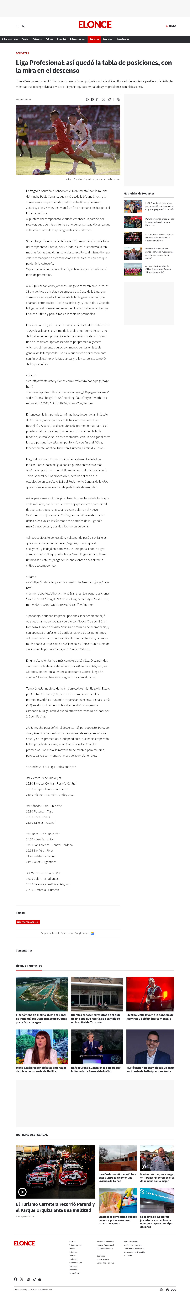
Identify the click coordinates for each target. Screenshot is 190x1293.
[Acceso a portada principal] (95, 24)
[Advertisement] (97, 1103)
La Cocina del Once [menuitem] (105, 1249)
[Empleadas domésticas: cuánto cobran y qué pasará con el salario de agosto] (118, 1200)
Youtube (39, 1279)
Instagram (28, 1279)
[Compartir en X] (103, 99)
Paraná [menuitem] (25, 39)
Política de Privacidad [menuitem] (133, 1245)
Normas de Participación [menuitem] (134, 1252)
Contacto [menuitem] (128, 1256)
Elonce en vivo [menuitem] (103, 1259)
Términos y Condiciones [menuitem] (134, 1249)
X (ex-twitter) (22, 1279)
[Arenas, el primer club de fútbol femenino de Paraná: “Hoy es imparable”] (133, 269)
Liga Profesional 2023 (27, 922)
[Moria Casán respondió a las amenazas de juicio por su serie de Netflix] (42, 1046)
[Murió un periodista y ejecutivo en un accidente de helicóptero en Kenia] (152, 1046)
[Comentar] (116, 99)
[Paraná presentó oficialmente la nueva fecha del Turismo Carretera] (133, 222)
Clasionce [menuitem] (101, 1256)
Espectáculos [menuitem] (123, 39)
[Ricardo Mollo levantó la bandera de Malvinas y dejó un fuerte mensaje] (152, 994)
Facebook (15, 1279)
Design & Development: (173, 1290)
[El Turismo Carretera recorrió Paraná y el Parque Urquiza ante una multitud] (133, 238)
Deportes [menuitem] (94, 39)
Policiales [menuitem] (37, 39)
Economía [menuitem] (107, 39)
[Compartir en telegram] (109, 99)
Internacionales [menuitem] (77, 39)
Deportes (22, 53)
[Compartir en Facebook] (92, 99)
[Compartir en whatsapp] (87, 99)
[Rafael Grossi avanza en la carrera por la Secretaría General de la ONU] (97, 1046)
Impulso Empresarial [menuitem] (105, 1245)
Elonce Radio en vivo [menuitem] (105, 1263)
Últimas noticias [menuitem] (10, 39)
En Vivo (172, 26)
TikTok (34, 1279)
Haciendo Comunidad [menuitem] (105, 1242)
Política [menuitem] (49, 39)
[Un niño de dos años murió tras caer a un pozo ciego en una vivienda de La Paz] (118, 1158)
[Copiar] (97, 99)
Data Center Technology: (167, 1290)
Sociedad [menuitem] (61, 39)
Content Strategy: (161, 1290)
